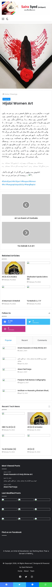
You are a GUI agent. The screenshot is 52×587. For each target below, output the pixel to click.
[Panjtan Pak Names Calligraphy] (9, 383)
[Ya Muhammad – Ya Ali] (26, 512)
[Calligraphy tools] (42, 503)
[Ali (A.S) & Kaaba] (13, 268)
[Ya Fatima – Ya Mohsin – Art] (9, 503)
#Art (4, 184)
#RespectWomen (28, 181)
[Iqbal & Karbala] (9, 522)
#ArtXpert (16, 181)
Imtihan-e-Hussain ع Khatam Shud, (33, 390)
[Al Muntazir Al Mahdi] (13, 292)
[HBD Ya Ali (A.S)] (13, 418)
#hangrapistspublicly (15, 184)
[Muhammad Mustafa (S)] (42, 512)
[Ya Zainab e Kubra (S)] (26, 522)
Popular (8, 340)
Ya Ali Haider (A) (9, 449)
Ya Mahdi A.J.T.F (34, 301)
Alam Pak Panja (24, 369)
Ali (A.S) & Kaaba (9, 277)
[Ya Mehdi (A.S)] (42, 522)
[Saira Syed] (26, 8)
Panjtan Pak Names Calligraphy (32, 380)
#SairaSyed (7, 181)
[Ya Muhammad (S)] (26, 503)
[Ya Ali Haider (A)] (13, 440)
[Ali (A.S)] (38, 440)
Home (6, 94)
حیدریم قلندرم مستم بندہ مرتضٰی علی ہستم (32, 359)
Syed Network (27, 567)
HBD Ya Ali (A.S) (8, 427)
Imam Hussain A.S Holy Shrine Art (32, 348)
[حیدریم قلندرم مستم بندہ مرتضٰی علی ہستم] (9, 361)
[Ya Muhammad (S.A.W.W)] (9, 512)
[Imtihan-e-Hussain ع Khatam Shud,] (9, 393)
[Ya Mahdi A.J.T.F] (38, 292)
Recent (25, 340)
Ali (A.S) (30, 449)
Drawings (13, 94)
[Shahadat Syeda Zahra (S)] (38, 268)
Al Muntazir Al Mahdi (11, 301)
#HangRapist (29, 184)
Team (32, 571)
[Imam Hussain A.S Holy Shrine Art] (9, 351)
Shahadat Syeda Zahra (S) (37, 278)
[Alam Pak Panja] (9, 372)
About (26, 571)
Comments (42, 340)
